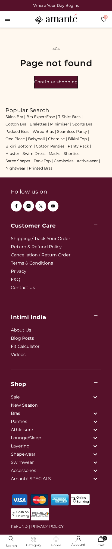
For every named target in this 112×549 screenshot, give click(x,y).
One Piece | (16, 138)
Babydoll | (37, 138)
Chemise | (57, 138)
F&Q (15, 279)
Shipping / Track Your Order (40, 238)
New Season (24, 405)
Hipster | (13, 153)
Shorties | (73, 153)
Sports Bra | (83, 124)
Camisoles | (65, 160)
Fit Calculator (25, 346)
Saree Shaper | (19, 160)
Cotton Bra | (17, 124)
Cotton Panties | (51, 146)
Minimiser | (60, 124)
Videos (18, 354)
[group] (56, 5)
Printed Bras (40, 168)
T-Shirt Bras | (70, 116)
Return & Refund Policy (36, 246)
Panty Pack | (79, 146)
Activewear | (88, 160)
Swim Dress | (35, 153)
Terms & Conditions (32, 263)
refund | (20, 526)
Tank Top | (43, 160)
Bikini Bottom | (20, 146)
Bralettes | (39, 124)
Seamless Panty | (73, 131)
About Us (21, 330)
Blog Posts (22, 338)
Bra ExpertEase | (41, 116)
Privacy (18, 271)
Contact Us (23, 287)
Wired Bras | (44, 131)
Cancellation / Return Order (40, 254)
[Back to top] (98, 537)
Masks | (56, 153)
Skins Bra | (15, 116)
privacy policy (47, 526)
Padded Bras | (18, 131)
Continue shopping (56, 81)
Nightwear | (16, 168)
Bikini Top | (78, 138)
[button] (7, 19)
